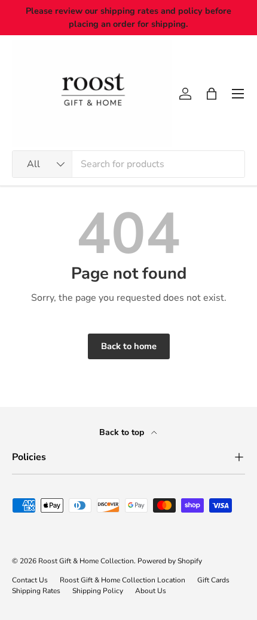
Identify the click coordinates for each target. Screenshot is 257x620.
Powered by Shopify (169, 561)
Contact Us (30, 580)
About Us (150, 591)
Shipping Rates (36, 591)
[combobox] (128, 164)
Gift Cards (213, 580)
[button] (211, 94)
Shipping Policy (97, 591)
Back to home (129, 346)
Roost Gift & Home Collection (86, 561)
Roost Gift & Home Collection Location (122, 580)
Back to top (122, 432)
